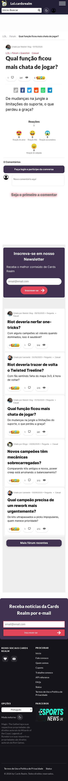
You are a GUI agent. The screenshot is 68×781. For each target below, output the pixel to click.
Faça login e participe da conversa (34, 169)
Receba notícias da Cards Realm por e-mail (34, 609)
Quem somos (42, 662)
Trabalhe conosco (44, 672)
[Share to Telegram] (50, 90)
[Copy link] (16, 90)
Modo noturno (8, 717)
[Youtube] (14, 659)
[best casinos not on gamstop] (51, 714)
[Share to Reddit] (36, 90)
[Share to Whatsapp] (43, 90)
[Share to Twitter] (29, 90)
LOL (5, 36)
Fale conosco (42, 658)
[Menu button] (62, 6)
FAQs (38, 682)
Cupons (39, 667)
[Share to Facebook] (22, 90)
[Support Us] (5, 659)
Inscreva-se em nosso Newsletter (34, 256)
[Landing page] (4, 3)
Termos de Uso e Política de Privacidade (23, 768)
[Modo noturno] (46, 10)
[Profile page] (53, 10)
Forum (12, 36)
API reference (42, 677)
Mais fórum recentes (34, 542)
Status (39, 687)
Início (38, 653)
